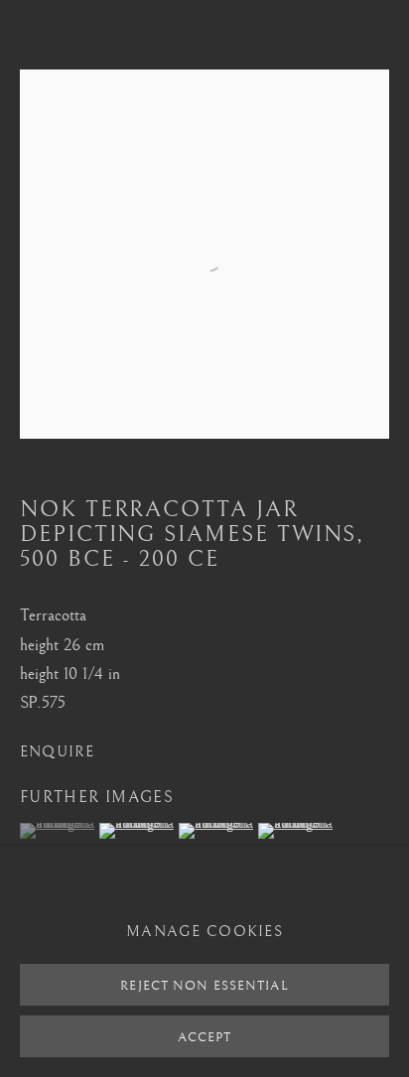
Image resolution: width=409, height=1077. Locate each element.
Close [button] (374, 45)
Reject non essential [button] (204, 986)
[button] (57, 831)
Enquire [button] (57, 751)
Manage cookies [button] (204, 932)
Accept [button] (205, 1037)
